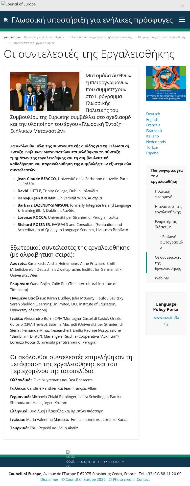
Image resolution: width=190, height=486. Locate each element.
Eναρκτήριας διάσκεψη (166, 224)
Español (153, 152)
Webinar (162, 277)
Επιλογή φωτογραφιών (171, 242)
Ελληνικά (154, 130)
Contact (143, 479)
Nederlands (156, 141)
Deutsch (153, 113)
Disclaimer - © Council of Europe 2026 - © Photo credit (87, 479)
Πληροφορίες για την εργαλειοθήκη (167, 176)
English (152, 119)
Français (153, 124)
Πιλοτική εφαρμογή (163, 194)
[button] (95, 5)
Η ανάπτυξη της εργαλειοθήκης (168, 209)
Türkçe (152, 147)
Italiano (152, 136)
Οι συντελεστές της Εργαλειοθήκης (168, 263)
